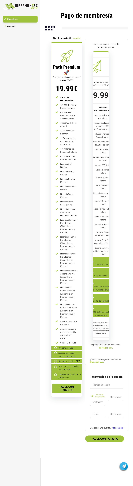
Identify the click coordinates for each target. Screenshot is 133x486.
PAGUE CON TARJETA (66, 388)
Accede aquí (117, 428)
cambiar (77, 38)
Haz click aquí (97, 362)
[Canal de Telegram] (123, 466)
